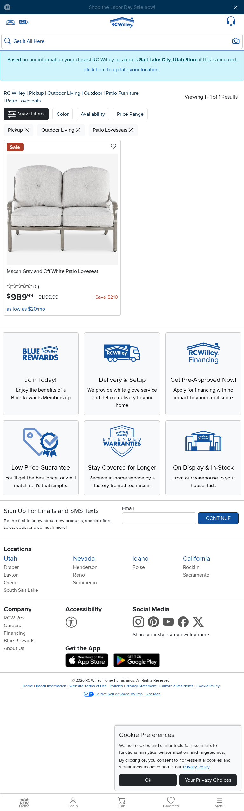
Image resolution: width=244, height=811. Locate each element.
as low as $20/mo (26, 309)
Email (128, 508)
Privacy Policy (196, 767)
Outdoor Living (64, 93)
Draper (11, 567)
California (196, 559)
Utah (10, 559)
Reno (79, 575)
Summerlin (85, 582)
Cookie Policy (208, 686)
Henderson (85, 567)
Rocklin (191, 567)
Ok (148, 780)
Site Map (153, 694)
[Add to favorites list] (113, 147)
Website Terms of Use (88, 686)
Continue (218, 518)
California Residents (176, 686)
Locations (17, 549)
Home (28, 686)
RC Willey (14, 93)
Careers (12, 625)
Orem (10, 582)
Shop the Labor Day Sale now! (122, 7)
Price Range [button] (130, 114)
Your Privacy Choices (208, 780)
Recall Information (51, 686)
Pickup (37, 93)
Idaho (140, 559)
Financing (15, 633)
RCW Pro (14, 618)
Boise (138, 567)
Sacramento (196, 575)
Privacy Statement (141, 686)
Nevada (84, 559)
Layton (11, 575)
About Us (14, 648)
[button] (34, 7)
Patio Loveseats (23, 101)
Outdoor (94, 93)
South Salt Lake (21, 590)
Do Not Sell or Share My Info (119, 694)
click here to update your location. (122, 69)
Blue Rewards (19, 641)
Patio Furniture (122, 93)
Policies (116, 686)
